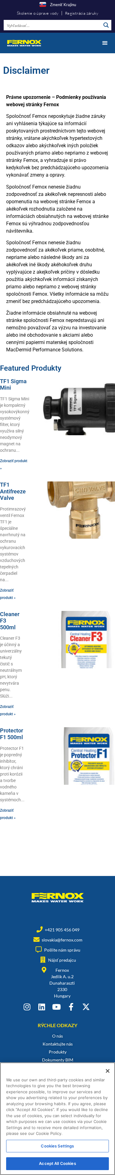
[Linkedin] (41, 1006)
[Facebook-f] (71, 1006)
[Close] (107, 1071)
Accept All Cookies (57, 1163)
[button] (105, 43)
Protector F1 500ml (11, 733)
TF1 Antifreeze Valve (13, 491)
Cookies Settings (57, 1145)
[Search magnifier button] (106, 25)
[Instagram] (27, 1006)
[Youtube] (56, 1006)
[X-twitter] (86, 1006)
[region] (57, 1118)
